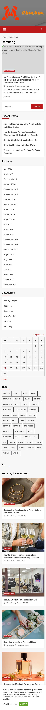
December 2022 (11, 239)
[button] (4, 29)
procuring (28, 426)
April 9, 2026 (21, 560)
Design (24, 404)
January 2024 (9, 214)
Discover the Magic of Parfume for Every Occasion (22, 151)
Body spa (8, 306)
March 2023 (9, 234)
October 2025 (10, 199)
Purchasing (19, 431)
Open (22, 420)
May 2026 (8, 169)
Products (7, 431)
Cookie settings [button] (10, 704)
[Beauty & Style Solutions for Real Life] (23, 582)
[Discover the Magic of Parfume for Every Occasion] (23, 666)
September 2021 (11, 249)
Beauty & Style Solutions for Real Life (20, 140)
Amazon (6, 393)
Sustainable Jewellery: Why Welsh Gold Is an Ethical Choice (22, 125)
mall (15, 415)
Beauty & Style (10, 300)
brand (33, 393)
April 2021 (8, 274)
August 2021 (9, 254)
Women (16, 453)
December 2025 (11, 189)
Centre (37, 399)
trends (22, 447)
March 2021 (9, 279)
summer (38, 442)
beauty (16, 393)
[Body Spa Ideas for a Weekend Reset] (23, 624)
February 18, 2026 (22, 603)
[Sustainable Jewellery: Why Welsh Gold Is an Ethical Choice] (23, 492)
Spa (4, 442)
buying (27, 399)
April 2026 (8, 174)
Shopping (8, 326)
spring (12, 442)
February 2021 (10, 284)
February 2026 (10, 179)
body (25, 393)
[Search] (41, 29)
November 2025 (11, 194)
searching (7, 437)
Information (21, 410)
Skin (35, 437)
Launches (33, 410)
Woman (6, 453)
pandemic (31, 420)
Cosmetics (8, 311)
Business (18, 399)
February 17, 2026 (22, 645)
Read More (7, 96)
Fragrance (7, 410)
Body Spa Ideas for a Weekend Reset (20, 145)
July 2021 (8, 259)
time (5, 447)
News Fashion (9, 70)
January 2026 (9, 184)
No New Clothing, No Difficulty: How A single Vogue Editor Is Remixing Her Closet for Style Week (22, 80)
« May (4, 379)
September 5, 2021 (23, 86)
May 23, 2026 (21, 516)
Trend (12, 447)
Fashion (34, 404)
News (14, 420)
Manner (32, 415)
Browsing (7, 399)
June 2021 (8, 264)
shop (17, 437)
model (6, 420)
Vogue (31, 447)
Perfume (6, 426)
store (20, 442)
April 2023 (8, 229)
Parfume (7, 321)
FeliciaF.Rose (10, 86)
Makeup (6, 415)
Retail (30, 431)
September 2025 (11, 204)
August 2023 (9, 219)
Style (29, 442)
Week (39, 447)
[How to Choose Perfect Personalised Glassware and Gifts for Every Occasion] (23, 537)
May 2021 (8, 269)
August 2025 (9, 209)
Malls (22, 415)
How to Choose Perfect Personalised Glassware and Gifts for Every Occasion (21, 133)
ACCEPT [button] (23, 704)
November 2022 (11, 244)
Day (16, 404)
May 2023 (8, 224)
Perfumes (17, 426)
